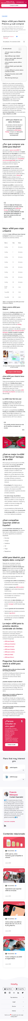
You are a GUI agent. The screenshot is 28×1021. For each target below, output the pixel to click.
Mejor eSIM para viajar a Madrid (12, 56)
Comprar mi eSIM (14, 5)
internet (18, 175)
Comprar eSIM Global (14, 372)
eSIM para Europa (9, 646)
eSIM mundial (19, 587)
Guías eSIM (4, 16)
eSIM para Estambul (9, 644)
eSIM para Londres (9, 652)
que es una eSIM (14, 150)
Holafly (19, 324)
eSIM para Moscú (9, 657)
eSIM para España (9, 641)
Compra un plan (11, 744)
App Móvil (12, 613)
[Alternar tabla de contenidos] (23, 48)
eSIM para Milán (8, 654)
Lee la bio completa (9, 821)
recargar (11, 604)
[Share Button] (24, 42)
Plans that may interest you (11, 77)
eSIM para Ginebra (9, 649)
